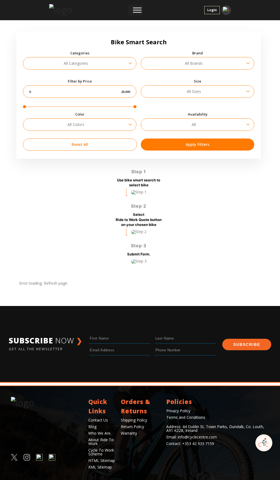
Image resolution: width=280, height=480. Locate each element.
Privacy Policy (178, 410)
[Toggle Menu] (137, 10)
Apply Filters (197, 144)
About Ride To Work (101, 441)
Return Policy (132, 426)
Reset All (80, 144)
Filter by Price (80, 81)
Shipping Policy (134, 420)
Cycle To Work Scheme (101, 452)
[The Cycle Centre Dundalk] (65, 10)
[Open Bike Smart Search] (263, 442)
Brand (197, 53)
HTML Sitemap (101, 460)
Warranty (129, 433)
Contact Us (98, 420)
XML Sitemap (100, 467)
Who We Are (99, 433)
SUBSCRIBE (246, 344)
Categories (79, 53)
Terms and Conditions (185, 417)
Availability (198, 114)
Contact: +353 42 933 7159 (190, 443)
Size (197, 81)
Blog (92, 426)
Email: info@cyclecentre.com (191, 437)
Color (79, 114)
